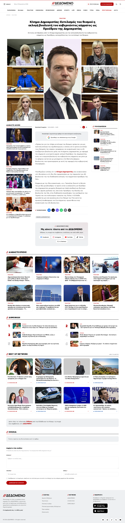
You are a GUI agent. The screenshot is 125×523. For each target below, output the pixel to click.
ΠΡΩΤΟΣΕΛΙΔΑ (107, 10)
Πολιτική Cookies (47, 503)
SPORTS (66, 10)
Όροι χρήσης (45, 509)
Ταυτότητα (45, 501)
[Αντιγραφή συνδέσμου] (69, 210)
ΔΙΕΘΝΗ (59, 10)
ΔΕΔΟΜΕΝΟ (27, 423)
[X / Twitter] (53, 210)
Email (65, 470)
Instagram (58, 237)
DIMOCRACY (71, 503)
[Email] (65, 210)
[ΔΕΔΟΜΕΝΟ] (14, 495)
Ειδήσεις (29, 421)
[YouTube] (120, 519)
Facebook (46, 237)
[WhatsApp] (61, 210)
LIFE (73, 10)
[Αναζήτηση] (120, 4)
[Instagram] (107, 519)
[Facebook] (49, 210)
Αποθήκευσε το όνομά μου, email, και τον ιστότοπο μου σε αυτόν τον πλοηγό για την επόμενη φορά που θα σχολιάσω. (41, 478)
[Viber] (57, 210)
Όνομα (9, 470)
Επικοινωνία (45, 512)
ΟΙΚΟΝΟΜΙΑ (39, 10)
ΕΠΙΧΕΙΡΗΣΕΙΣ (50, 10)
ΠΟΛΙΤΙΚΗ (30, 10)
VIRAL (98, 10)
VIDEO (85, 10)
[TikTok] (111, 519)
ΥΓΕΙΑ (91, 10)
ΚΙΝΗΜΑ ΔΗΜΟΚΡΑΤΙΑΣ (43, 217)
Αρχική (8, 15)
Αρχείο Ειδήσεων (47, 498)
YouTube (70, 237)
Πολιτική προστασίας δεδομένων (51, 506)
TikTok (81, 237)
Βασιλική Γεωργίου (41, 127)
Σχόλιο (9, 455)
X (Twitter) (62, 241)
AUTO (116, 10)
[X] (116, 519)
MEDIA (79, 10)
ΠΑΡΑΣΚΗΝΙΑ (11, 10)
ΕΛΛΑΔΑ (20, 10)
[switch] (116, 4)
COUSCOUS (71, 501)
